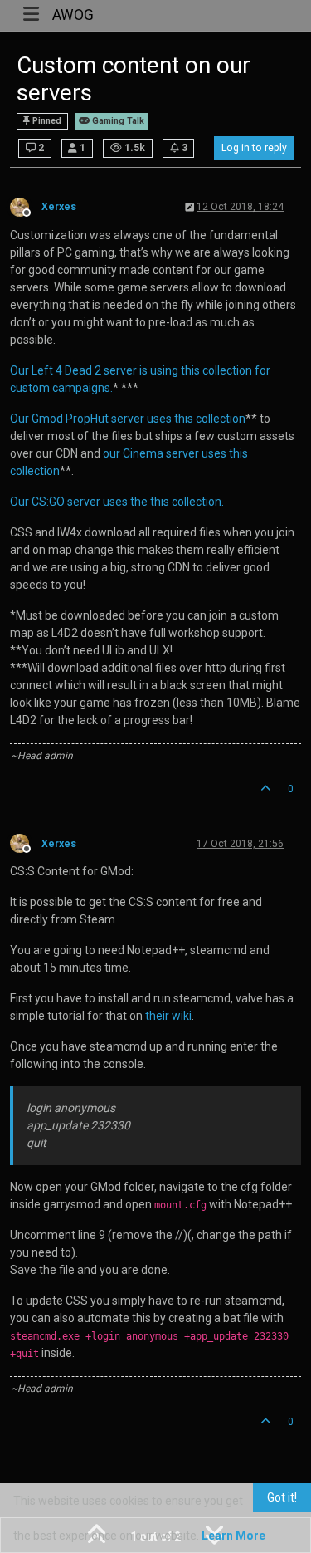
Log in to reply (254, 148)
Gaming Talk (117, 120)
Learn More (233, 1535)
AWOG (73, 15)
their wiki (168, 1015)
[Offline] (25, 206)
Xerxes (58, 207)
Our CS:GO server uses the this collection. (117, 501)
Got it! (282, 1497)
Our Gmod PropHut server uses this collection (127, 418)
